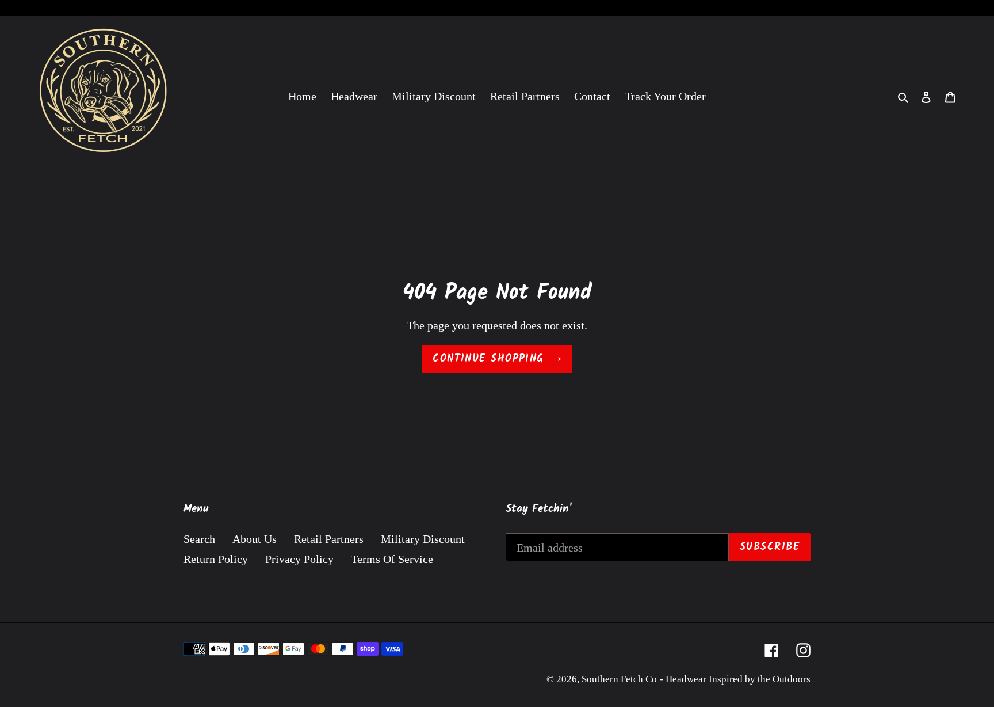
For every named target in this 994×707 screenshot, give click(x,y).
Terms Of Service (392, 559)
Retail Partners (329, 539)
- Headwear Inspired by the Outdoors (735, 679)
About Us (254, 539)
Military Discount (423, 539)
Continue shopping (488, 359)
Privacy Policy (299, 559)
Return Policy (215, 559)
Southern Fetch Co (619, 679)
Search (199, 539)
